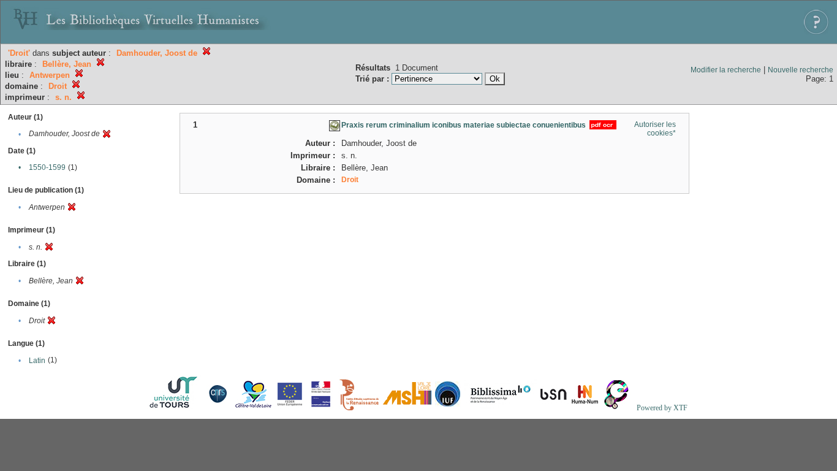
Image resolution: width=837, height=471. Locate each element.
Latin (37, 360)
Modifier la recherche (726, 70)
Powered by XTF (662, 408)
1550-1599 (47, 167)
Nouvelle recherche (800, 70)
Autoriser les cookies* (655, 128)
